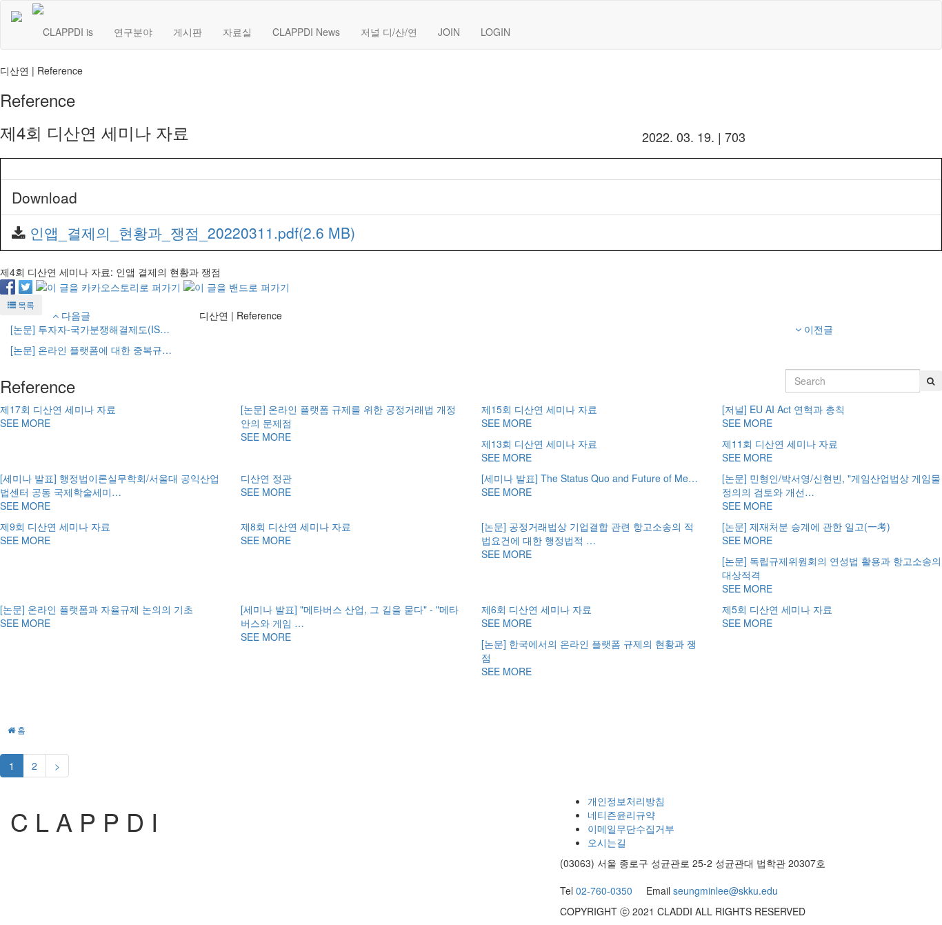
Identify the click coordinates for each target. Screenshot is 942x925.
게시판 (187, 32)
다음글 (74, 315)
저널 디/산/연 (389, 32)
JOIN (449, 32)
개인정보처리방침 (626, 801)
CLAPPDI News (306, 32)
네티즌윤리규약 (621, 815)
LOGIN (495, 32)
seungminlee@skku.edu (725, 890)
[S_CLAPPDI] (16, 18)
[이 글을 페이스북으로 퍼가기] (7, 285)
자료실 (237, 32)
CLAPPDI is (68, 32)
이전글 (817, 329)
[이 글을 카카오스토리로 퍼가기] (108, 285)
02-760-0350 (604, 890)
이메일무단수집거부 (631, 828)
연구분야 (133, 32)
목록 (25, 304)
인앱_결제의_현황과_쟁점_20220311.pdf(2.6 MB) (192, 232)
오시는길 (607, 842)
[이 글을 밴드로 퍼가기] (236, 285)
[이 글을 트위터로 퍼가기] (25, 285)
